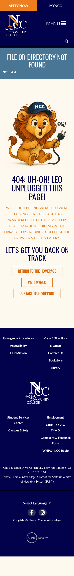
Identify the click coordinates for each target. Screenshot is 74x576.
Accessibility (18, 345)
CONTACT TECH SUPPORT (37, 293)
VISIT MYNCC (37, 282)
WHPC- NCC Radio (56, 450)
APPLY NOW (18, 6)
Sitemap (55, 345)
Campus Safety (18, 430)
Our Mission (18, 353)
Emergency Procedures (18, 338)
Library (55, 367)
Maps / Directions (55, 338)
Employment (55, 417)
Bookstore (55, 360)
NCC (5, 72)
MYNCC (55, 6)
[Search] (66, 41)
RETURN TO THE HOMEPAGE (37, 271)
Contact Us (55, 353)
